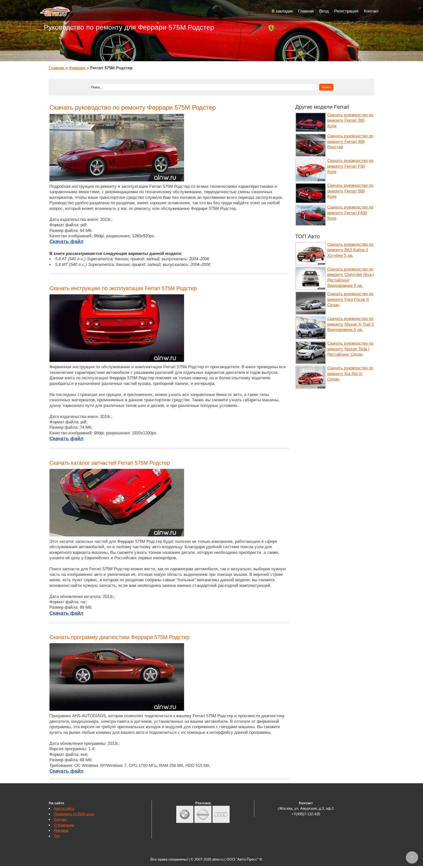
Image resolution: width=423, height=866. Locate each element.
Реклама (61, 830)
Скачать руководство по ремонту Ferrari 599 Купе (350, 191)
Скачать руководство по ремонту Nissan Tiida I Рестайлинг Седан (350, 349)
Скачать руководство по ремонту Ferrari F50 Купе (350, 166)
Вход (324, 11)
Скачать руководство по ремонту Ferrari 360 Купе (350, 120)
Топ (57, 836)
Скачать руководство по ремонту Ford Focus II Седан (350, 299)
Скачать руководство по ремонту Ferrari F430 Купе (350, 213)
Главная (306, 11)
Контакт (371, 11)
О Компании (64, 825)
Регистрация (346, 11)
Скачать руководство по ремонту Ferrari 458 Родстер (350, 141)
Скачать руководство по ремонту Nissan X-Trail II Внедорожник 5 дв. (350, 324)
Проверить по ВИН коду (74, 814)
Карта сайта (64, 808)
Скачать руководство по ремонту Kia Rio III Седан (350, 373)
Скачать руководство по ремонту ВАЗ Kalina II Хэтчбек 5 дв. (350, 250)
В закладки (282, 11)
